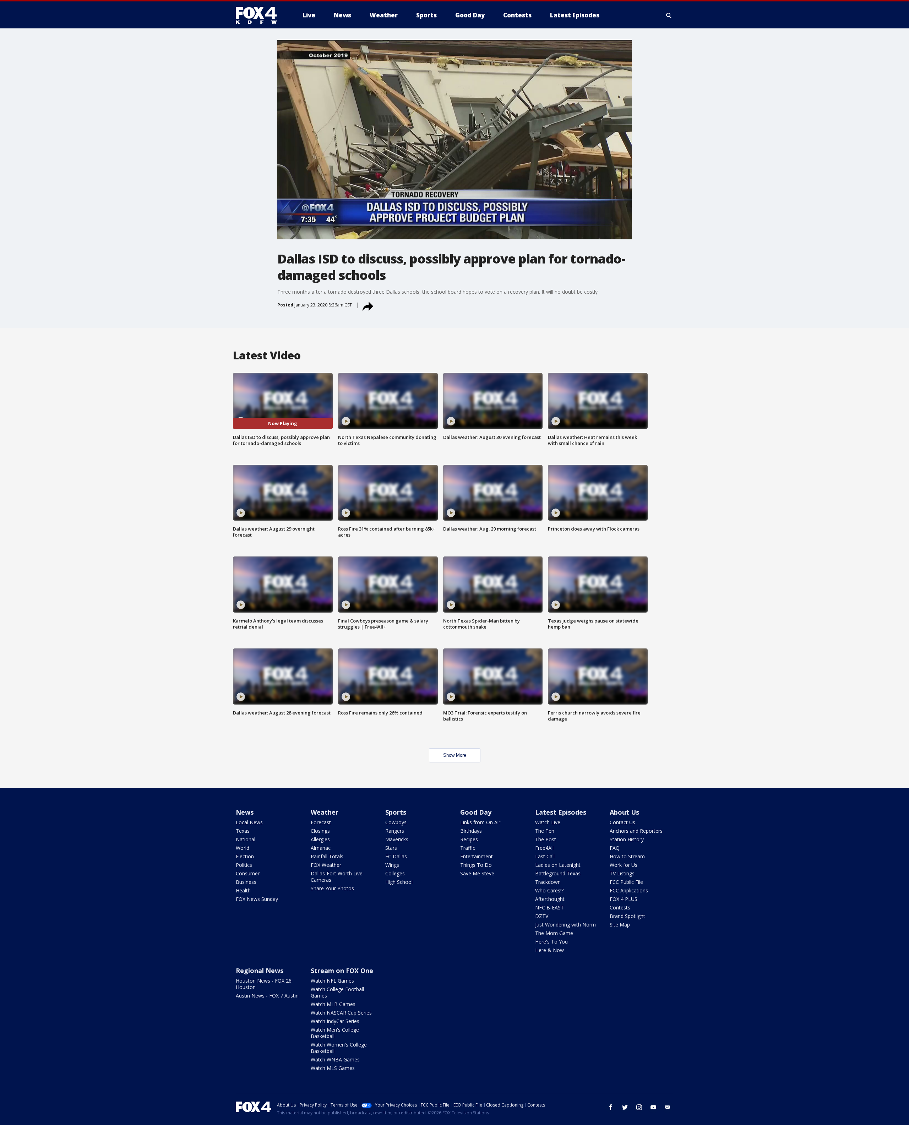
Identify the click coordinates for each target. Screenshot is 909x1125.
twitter (625, 1107)
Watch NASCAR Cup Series (341, 1012)
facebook (610, 1107)
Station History (627, 839)
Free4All (544, 847)
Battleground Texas (558, 873)
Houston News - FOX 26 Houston (264, 983)
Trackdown (548, 882)
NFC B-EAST (549, 907)
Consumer (248, 873)
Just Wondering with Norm (565, 924)
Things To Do (476, 865)
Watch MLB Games (333, 1004)
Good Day (475, 812)
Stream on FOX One (342, 970)
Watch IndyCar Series (335, 1021)
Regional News (259, 970)
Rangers (394, 830)
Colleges (395, 873)
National (245, 839)
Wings (392, 865)
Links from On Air (480, 822)
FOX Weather (326, 865)
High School (399, 882)
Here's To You (551, 941)
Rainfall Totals (327, 856)
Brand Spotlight (627, 916)
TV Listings (622, 873)
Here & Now (549, 950)
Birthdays (471, 830)
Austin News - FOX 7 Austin (267, 995)
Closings (320, 830)
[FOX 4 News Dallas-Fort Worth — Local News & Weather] (259, 15)
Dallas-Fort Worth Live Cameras (337, 876)
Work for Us (623, 865)
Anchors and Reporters (636, 830)
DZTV (541, 916)
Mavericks (396, 839)
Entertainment (476, 856)
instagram (639, 1107)
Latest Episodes (560, 812)
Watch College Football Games (337, 992)
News (245, 812)
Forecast (321, 822)
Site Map (620, 924)
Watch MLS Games (333, 1068)
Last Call (545, 856)
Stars (391, 847)
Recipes (469, 839)
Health (243, 890)
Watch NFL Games (332, 980)
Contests (620, 907)
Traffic (467, 847)
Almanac (321, 847)
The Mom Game (554, 933)
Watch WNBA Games (335, 1059)
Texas (243, 830)
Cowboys (396, 822)
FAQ (615, 847)
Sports (395, 812)
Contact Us (622, 822)
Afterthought (550, 899)
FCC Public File (626, 882)
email (667, 1107)
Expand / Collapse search (669, 15)
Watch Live (547, 822)
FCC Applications (629, 890)
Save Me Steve (477, 873)
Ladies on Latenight (558, 865)
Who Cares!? (549, 890)
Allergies (320, 839)
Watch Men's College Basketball (335, 1032)
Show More (454, 755)
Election (245, 856)
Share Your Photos (332, 888)
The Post (545, 839)
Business (246, 882)
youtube (653, 1107)
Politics (244, 865)
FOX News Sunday (257, 899)
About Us (624, 812)
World (242, 847)
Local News (249, 822)
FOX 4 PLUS (623, 899)
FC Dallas (396, 856)
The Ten (544, 830)
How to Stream (627, 856)
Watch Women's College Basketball (339, 1047)
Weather (324, 812)
